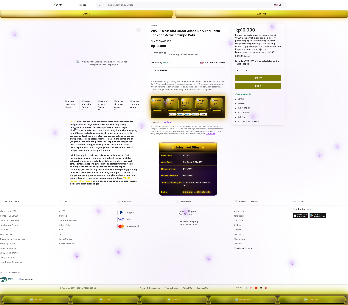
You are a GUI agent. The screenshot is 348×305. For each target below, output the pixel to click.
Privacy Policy (171, 288)
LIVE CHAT (314, 299)
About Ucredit (65, 239)
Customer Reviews (68, 220)
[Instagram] (251, 288)
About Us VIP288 (8, 211)
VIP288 (73, 121)
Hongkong (239, 211)
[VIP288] (58, 4)
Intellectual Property (10, 225)
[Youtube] (256, 288)
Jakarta (238, 243)
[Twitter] (261, 288)
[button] (138, 30)
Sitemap (4, 229)
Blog (61, 229)
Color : (160, 70)
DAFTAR (261, 13)
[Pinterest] (266, 288)
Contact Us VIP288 (9, 216)
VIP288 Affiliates (67, 243)
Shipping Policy (7, 243)
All (100, 5)
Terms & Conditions (150, 288)
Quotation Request (9, 220)
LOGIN (86, 13)
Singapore (239, 216)
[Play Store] (318, 216)
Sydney (237, 225)
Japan (237, 234)
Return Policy (65, 225)
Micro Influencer (8, 248)
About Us (187, 288)
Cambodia (239, 239)
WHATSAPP (245, 299)
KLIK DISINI (210, 133)
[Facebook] (246, 288)
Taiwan (237, 229)
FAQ (61, 234)
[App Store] (301, 216)
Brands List (64, 216)
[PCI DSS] (6, 279)
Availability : (157, 62)
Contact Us (202, 288)
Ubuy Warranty (7, 257)
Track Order (6, 234)
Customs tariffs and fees (12, 239)
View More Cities (242, 248)
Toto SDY (238, 220)
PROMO (38, 299)
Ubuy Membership (9, 252)
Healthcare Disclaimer (11, 262)
